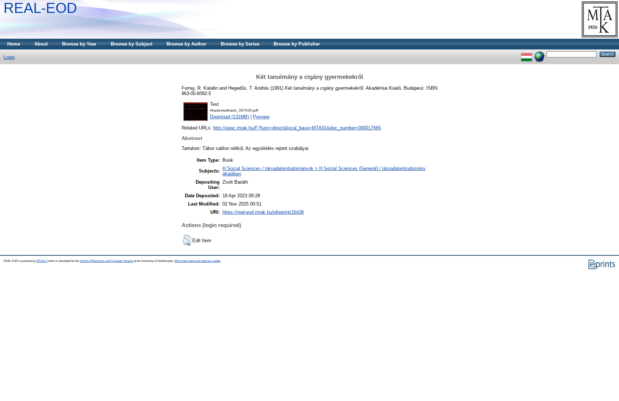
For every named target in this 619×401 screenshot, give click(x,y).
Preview (261, 116)
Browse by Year (79, 44)
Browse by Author (186, 44)
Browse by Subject (131, 44)
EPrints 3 (41, 261)
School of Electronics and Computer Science (106, 261)
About (41, 44)
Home (13, 44)
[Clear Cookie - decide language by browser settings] (539, 54)
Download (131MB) (229, 116)
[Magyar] (526, 54)
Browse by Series (240, 44)
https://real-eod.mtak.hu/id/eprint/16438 (263, 212)
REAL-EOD (40, 8)
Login (9, 57)
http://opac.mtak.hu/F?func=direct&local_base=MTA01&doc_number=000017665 (297, 128)
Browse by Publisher (297, 44)
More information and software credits (197, 261)
